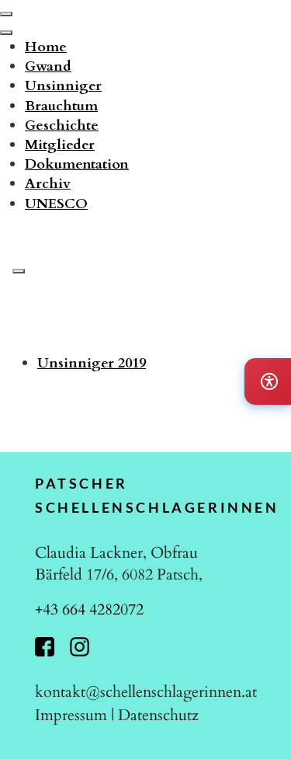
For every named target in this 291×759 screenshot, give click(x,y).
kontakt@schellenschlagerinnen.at (146, 691)
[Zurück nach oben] (262, 728)
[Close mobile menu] (6, 32)
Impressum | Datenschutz (117, 715)
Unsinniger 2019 (91, 363)
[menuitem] (46, 47)
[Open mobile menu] (6, 14)
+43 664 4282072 (89, 609)
